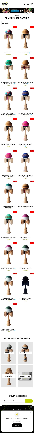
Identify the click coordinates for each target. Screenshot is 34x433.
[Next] (31, 13)
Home (16, 15)
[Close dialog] (31, 407)
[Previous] (27, 13)
